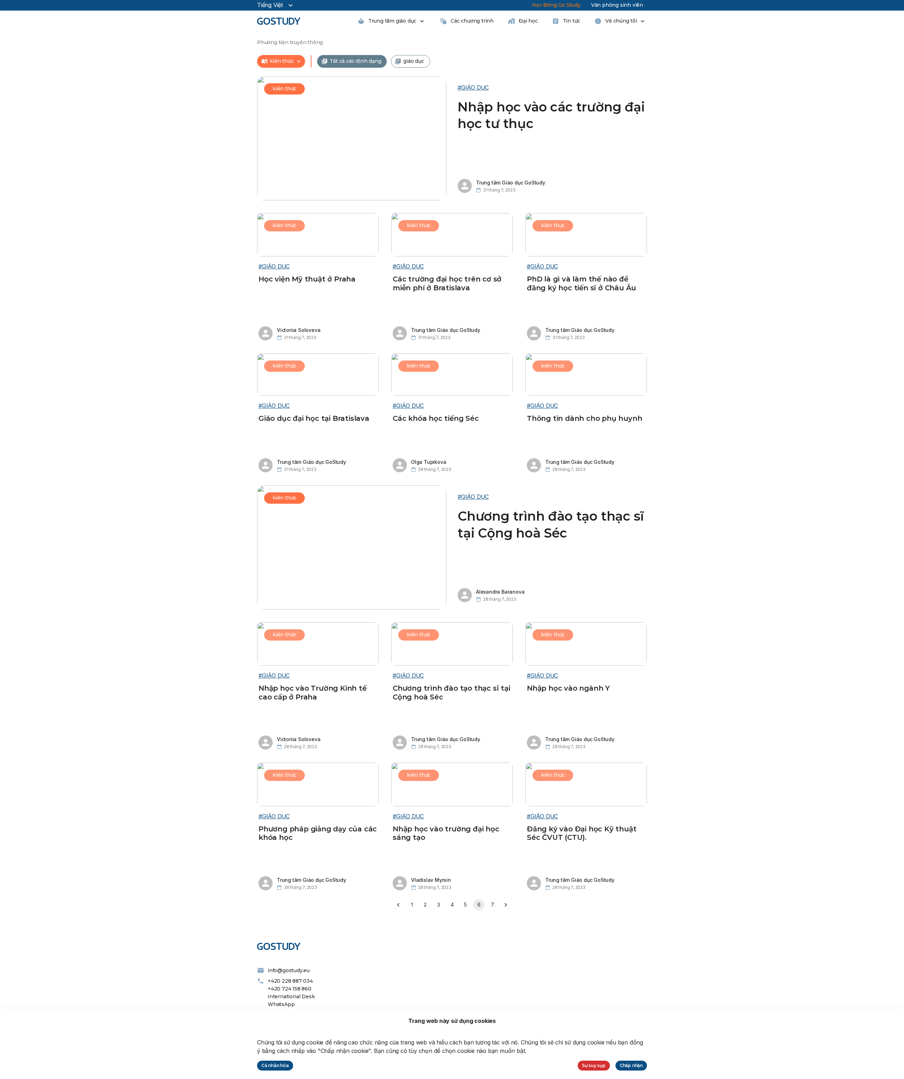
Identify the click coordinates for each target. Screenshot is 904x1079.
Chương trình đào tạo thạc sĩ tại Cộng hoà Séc (550, 524)
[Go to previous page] (398, 904)
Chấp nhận (631, 1065)
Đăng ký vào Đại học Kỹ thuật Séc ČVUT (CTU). (581, 833)
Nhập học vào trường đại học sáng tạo (446, 833)
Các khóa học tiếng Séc (436, 418)
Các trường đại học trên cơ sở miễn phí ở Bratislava (447, 283)
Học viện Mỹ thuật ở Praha (307, 279)
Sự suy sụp (594, 1065)
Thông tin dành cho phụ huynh (584, 418)
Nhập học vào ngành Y (568, 688)
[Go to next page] (505, 904)
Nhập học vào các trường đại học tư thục (551, 115)
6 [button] (479, 905)
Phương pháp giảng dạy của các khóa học (317, 833)
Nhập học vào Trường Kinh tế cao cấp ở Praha (312, 692)
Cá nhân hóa (275, 1065)
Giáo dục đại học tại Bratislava (313, 418)
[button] (284, 61)
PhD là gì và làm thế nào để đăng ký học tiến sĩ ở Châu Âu (581, 283)
